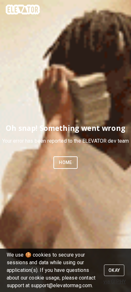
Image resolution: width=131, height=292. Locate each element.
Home (65, 162)
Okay (114, 270)
